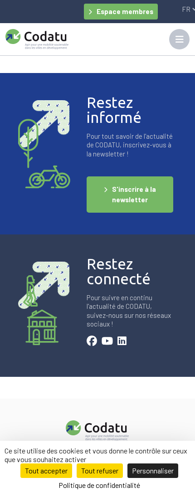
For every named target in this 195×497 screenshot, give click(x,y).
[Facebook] (92, 342)
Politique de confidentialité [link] (99, 485)
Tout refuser (99, 470)
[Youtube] (107, 342)
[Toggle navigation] (179, 39)
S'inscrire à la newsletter (134, 194)
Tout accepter (46, 470)
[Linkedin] (122, 342)
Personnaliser (153, 470)
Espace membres (125, 11)
